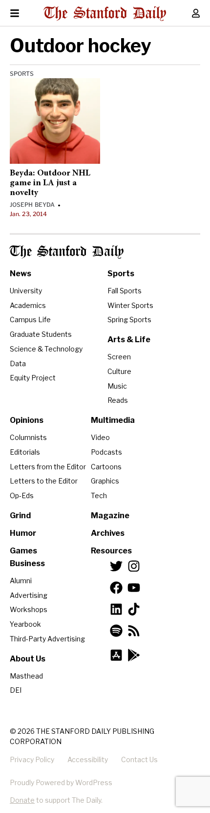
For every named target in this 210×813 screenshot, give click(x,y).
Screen (119, 356)
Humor (23, 533)
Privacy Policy (32, 759)
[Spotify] (116, 630)
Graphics (105, 481)
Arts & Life (128, 339)
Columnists (28, 437)
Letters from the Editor (48, 466)
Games (23, 550)
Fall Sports (124, 290)
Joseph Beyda (32, 204)
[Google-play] (133, 655)
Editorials (25, 452)
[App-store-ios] (116, 655)
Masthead (26, 676)
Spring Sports (129, 319)
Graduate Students (41, 334)
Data (18, 363)
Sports (22, 73)
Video (100, 437)
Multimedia (113, 420)
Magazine (110, 515)
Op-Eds (22, 495)
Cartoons (106, 466)
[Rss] (133, 630)
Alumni (21, 580)
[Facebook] (116, 587)
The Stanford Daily (67, 252)
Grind (20, 515)
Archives (108, 533)
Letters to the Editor (44, 481)
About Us (27, 658)
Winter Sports (130, 305)
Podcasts (106, 452)
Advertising (28, 595)
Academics (28, 305)
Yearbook (25, 624)
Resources (111, 550)
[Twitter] (116, 566)
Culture (119, 371)
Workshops (28, 609)
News (20, 273)
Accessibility (87, 759)
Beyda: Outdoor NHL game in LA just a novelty (50, 183)
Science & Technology (46, 349)
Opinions (26, 420)
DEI (15, 690)
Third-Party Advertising (47, 639)
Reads (117, 400)
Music (117, 386)
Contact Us (139, 759)
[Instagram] (133, 566)
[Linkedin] (116, 609)
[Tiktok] (133, 609)
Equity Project (33, 378)
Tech (99, 495)
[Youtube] (133, 587)
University (26, 290)
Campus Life (30, 319)
